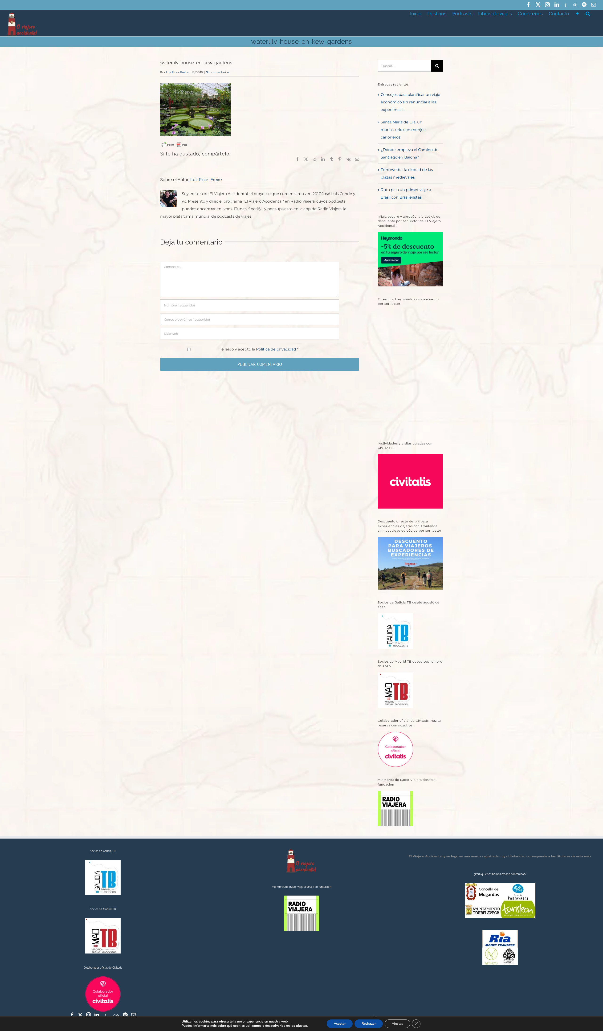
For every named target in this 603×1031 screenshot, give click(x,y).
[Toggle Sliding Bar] (577, 13)
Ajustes (397, 1023)
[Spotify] (125, 1015)
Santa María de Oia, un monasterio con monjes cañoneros (403, 129)
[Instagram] (88, 1015)
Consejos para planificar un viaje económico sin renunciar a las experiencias (410, 102)
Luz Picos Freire (177, 72)
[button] (588, 13)
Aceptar (340, 1023)
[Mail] (133, 1015)
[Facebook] (72, 1015)
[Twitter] (80, 1015)
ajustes (301, 1026)
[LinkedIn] (96, 1015)
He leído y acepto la (258, 349)
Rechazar (369, 1023)
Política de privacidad (276, 349)
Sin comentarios (217, 72)
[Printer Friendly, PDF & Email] (174, 145)
